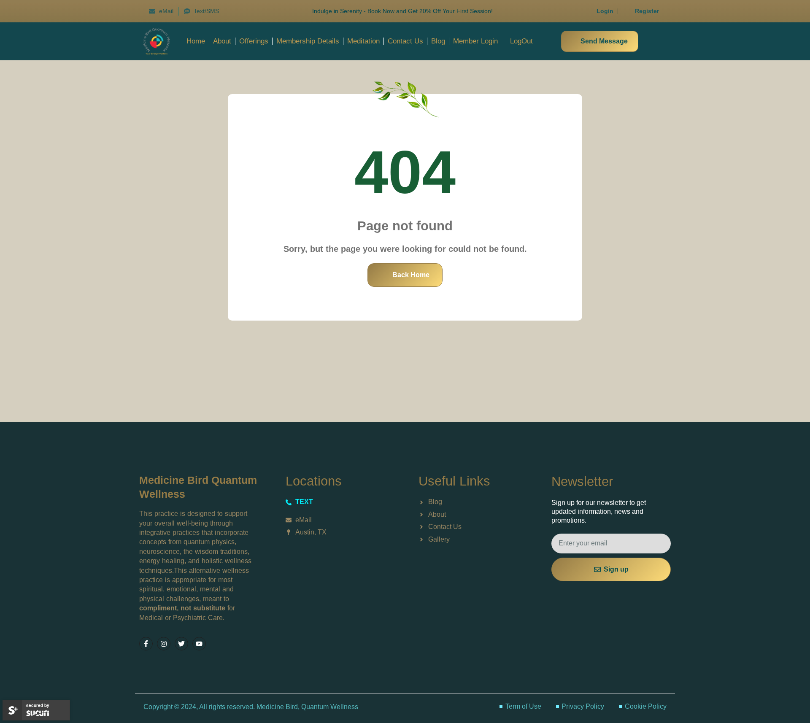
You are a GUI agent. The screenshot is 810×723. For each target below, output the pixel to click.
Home (195, 41)
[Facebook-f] (146, 643)
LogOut (521, 41)
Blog (438, 41)
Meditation (363, 41)
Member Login (475, 41)
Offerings (253, 41)
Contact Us (405, 41)
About (222, 41)
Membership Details (307, 41)
